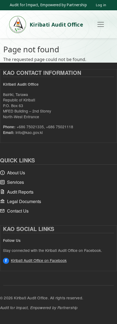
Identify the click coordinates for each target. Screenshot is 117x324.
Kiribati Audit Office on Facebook (39, 260)
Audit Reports (20, 192)
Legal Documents (24, 201)
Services (15, 182)
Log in (101, 4)
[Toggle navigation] (100, 24)
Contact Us (18, 211)
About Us (16, 172)
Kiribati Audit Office (56, 24)
